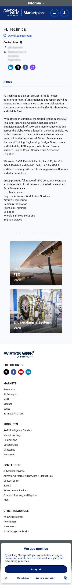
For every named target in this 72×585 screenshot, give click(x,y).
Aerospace (9, 389)
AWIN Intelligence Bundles (17, 430)
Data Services (10, 444)
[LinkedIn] (10, 67)
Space (6, 408)
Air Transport (10, 394)
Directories (9, 449)
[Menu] (54, 13)
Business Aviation (13, 413)
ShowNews (9, 526)
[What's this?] (21, 42)
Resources (9, 454)
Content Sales (11, 480)
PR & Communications (15, 490)
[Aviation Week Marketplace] (24, 12)
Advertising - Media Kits (16, 531)
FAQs (6, 500)
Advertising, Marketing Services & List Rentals (28, 475)
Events (7, 485)
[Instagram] (32, 67)
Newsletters (9, 521)
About (7, 81)
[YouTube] (21, 372)
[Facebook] (25, 67)
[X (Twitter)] (18, 67)
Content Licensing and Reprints (20, 495)
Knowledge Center (13, 516)
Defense (7, 403)
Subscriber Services (13, 471)
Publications (10, 440)
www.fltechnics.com (20, 35)
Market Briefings (12, 435)
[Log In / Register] (64, 13)
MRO (6, 399)
